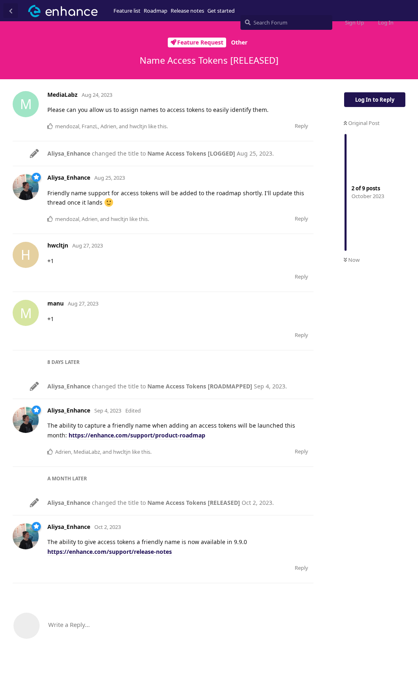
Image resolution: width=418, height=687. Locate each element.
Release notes (187, 10)
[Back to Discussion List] (10, 10)
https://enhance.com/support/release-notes (109, 551)
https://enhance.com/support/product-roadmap (137, 435)
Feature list (126, 10)
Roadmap (155, 10)
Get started (221, 10)
